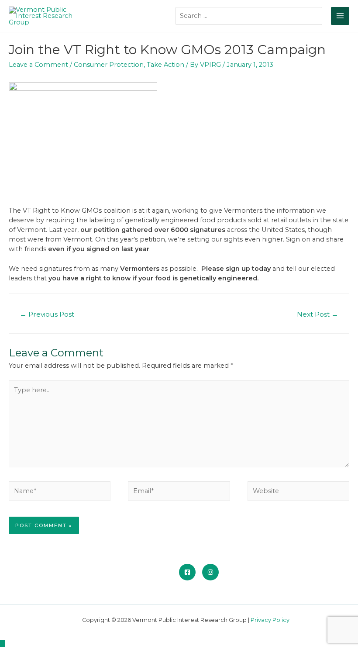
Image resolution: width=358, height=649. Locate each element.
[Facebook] (187, 572)
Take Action (165, 65)
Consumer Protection (109, 65)
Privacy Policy (270, 620)
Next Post (317, 314)
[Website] (298, 493)
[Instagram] (210, 572)
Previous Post (47, 314)
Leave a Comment (38, 65)
